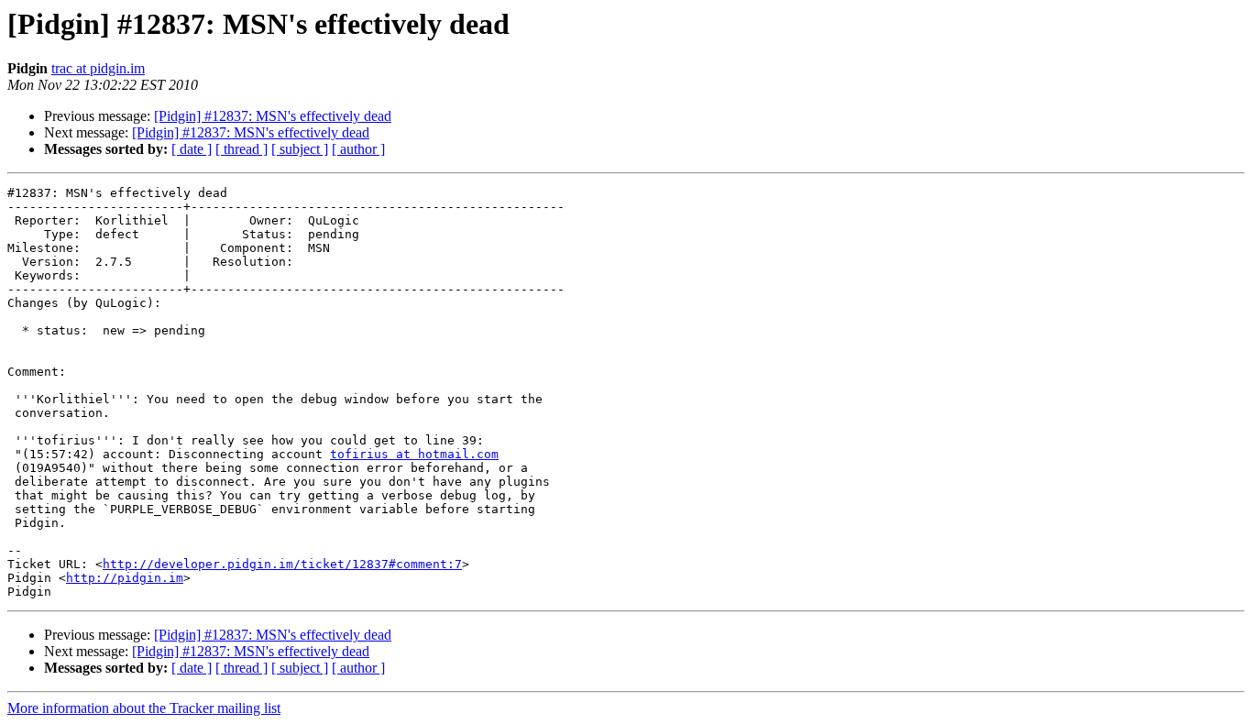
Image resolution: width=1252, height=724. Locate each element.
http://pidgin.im (124, 578)
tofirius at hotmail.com (414, 454)
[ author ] (358, 149)
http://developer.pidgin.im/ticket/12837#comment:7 (282, 564)
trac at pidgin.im (98, 68)
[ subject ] (299, 149)
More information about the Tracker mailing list (143, 708)
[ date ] (191, 149)
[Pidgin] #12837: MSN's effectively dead (272, 116)
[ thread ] (241, 149)
